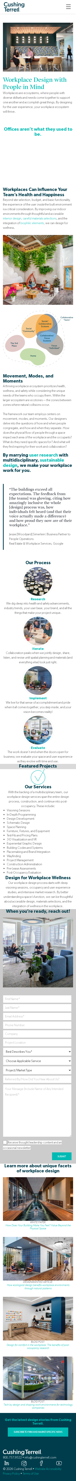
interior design (12, 218)
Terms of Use (31, 1473)
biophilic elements (32, 223)
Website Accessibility (48, 1469)
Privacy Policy (11, 1473)
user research (43, 455)
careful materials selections (40, 218)
